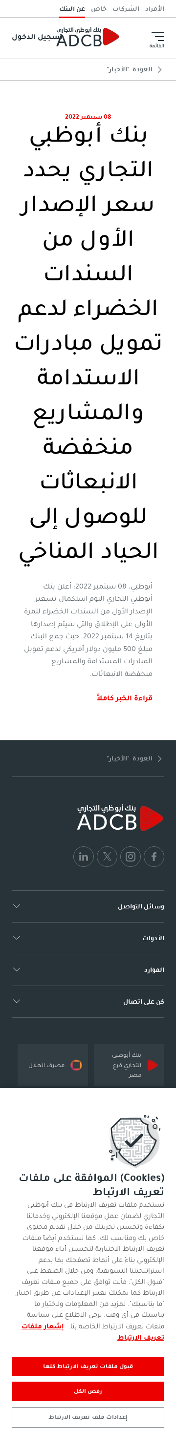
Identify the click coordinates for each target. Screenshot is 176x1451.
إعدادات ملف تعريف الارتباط (87, 1417)
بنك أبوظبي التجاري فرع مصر (126, 1065)
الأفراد (154, 8)
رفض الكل (88, 1391)
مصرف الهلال (46, 1065)
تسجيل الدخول (37, 36)
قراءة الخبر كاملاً (125, 698)
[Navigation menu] (158, 36)
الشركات (125, 8)
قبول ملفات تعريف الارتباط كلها (88, 1366)
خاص (99, 8)
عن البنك (72, 8)
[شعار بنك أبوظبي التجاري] (88, 36)
